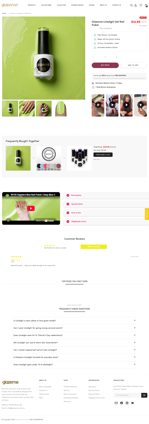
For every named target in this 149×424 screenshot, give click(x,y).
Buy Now (105, 65)
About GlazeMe (45, 387)
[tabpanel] (10, 108)
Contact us (43, 390)
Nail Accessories (70, 394)
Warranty (92, 387)
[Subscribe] (144, 395)
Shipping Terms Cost (97, 398)
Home (4, 13)
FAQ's (41, 398)
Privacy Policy (94, 390)
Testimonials (44, 394)
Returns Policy (94, 394)
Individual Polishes (71, 398)
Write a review (94, 247)
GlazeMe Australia (22, 420)
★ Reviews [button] (147, 214)
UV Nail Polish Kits (70, 387)
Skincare (67, 401)
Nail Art (67, 390)
